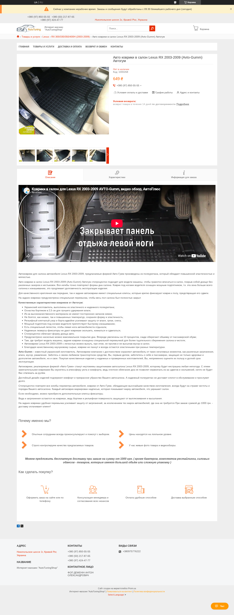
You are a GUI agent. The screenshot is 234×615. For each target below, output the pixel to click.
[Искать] (152, 28)
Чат (222, 606)
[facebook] (18, 526)
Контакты (117, 46)
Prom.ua (132, 588)
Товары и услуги (31, 36)
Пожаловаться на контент (119, 591)
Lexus (45, 36)
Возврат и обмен (96, 46)
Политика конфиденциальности (149, 591)
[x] (22, 526)
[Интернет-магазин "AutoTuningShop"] (29, 28)
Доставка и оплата (70, 46)
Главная (24, 46)
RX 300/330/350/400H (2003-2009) (70, 36)
